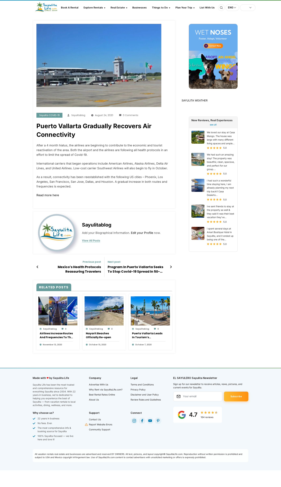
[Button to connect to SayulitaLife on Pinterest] (158, 421)
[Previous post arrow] (37, 267)
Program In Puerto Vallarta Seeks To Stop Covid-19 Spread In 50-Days (135, 269)
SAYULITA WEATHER (194, 100)
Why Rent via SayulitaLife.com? (105, 389)
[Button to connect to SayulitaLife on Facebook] (142, 421)
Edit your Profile (142, 232)
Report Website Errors (100, 424)
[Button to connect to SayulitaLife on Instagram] (134, 421)
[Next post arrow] (171, 267)
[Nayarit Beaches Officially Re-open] (104, 310)
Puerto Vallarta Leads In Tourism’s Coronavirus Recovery (147, 335)
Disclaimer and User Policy (145, 394)
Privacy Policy (138, 389)
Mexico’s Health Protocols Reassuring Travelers (79, 269)
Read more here (47, 195)
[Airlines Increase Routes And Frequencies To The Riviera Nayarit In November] (57, 310)
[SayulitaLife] (48, 10)
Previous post (92, 261)
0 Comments (130, 115)
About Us (94, 399)
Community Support (99, 429)
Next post (114, 261)
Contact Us (95, 419)
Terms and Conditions (142, 384)
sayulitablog (78, 115)
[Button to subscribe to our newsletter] (236, 396)
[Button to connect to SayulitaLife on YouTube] (150, 421)
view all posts (91, 240)
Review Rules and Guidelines (146, 399)
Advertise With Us (98, 384)
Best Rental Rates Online (102, 394)
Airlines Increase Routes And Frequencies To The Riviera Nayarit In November (56, 335)
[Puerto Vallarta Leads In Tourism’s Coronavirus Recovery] (150, 310)
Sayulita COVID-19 (49, 115)
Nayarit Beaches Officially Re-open (98, 335)
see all (213, 124)
